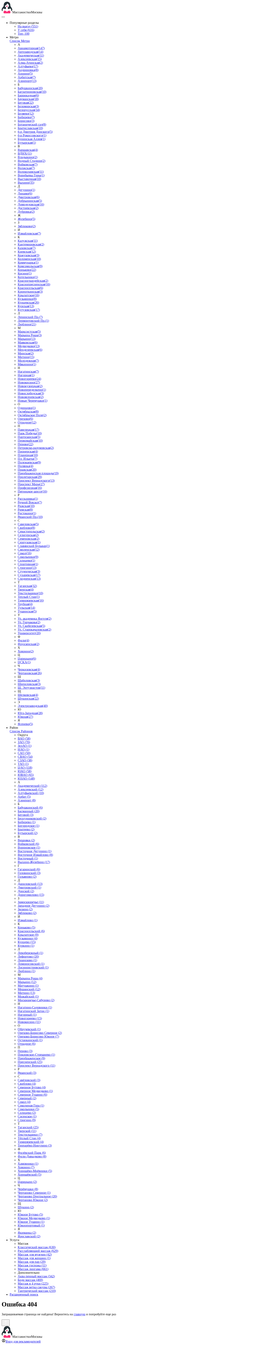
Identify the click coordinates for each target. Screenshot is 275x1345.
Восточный (28, 858)
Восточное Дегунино (34, 851)
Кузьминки (27, 299)
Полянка (25, 466)
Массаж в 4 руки (33, 1283)
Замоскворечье (31, 902)
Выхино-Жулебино (34, 862)
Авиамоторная (31, 48)
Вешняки (26, 840)
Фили (23, 640)
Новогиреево (29, 379)
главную (79, 1314)
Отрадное (27, 422)
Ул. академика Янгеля (34, 618)
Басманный (28, 811)
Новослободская (31, 393)
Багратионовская (32, 91)
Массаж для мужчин (35, 1254)
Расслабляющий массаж (38, 1251)
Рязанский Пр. (30, 517)
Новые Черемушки (32, 400)
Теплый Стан (29, 597)
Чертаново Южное (33, 1200)
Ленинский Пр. (30, 317)
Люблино (27, 324)
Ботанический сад (32, 124)
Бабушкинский (30, 807)
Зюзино (25, 909)
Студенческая (29, 571)
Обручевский (29, 1029)
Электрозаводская (33, 706)
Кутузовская (29, 309)
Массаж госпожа (32, 1265)
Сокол (24, 553)
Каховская (26, 248)
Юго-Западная (30, 713)
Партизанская (29, 437)
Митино (26, 357)
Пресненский (30, 1062)
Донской (26, 891)
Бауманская (28, 99)
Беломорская (28, 106)
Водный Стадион (31, 160)
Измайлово (27, 920)
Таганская (27, 586)
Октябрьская (28, 411)
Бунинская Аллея (31, 139)
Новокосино (29, 382)
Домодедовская (31, 204)
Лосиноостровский (33, 967)
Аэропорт (27, 81)
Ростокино (27, 513)
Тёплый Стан (29, 1138)
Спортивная (28, 564)
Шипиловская (29, 684)
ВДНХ (25, 153)
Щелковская (28, 695)
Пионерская (28, 451)
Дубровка (26, 211)
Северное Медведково (35, 1091)
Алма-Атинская (30, 62)
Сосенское (27, 1116)
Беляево (26, 113)
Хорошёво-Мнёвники (35, 1171)
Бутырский (27, 833)
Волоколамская (31, 171)
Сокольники (28, 557)
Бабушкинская (30, 88)
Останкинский (30, 1040)
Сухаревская (29, 575)
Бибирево (26, 117)
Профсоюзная (30, 488)
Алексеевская (30, 59)
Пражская (27, 469)
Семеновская (28, 538)
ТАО (23, 764)
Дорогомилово (31, 894)
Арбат (24, 796)
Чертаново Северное (34, 1192)
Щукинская (28, 698)
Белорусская (29, 110)
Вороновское (29, 847)
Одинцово (27, 408)
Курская (26, 306)
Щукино (26, 1207)
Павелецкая (28, 429)
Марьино (26, 339)
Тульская (26, 607)
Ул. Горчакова (29, 622)
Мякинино (27, 364)
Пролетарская (30, 477)
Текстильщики (30, 593)
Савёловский (29, 1080)
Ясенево (25, 724)
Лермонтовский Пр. (33, 320)
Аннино (25, 73)
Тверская (26, 589)
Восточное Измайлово (35, 854)
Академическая (31, 55)
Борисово (26, 121)
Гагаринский (29, 869)
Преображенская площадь (38, 473)
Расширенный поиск (24, 1294)
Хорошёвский (29, 1174)
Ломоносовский (31, 964)
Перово (25, 444)
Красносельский (31, 931)
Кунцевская (28, 302)
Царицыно (27, 658)
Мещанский (29, 989)
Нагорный (27, 1014)
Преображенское (31, 1058)
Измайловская (29, 233)
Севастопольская (31, 531)
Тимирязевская (31, 600)
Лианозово (27, 960)
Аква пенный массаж (36, 1276)
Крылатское (28, 295)
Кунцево (27, 942)
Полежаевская (29, 462)
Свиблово (26, 527)
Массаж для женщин (34, 1258)
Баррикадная (28, 95)
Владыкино (27, 157)
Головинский (29, 873)
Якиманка (27, 1232)
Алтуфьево (28, 66)
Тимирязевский (31, 1142)
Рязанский (27, 1073)
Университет (29, 633)
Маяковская (27, 342)
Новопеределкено (32, 389)
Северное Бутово (32, 1087)
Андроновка (28, 70)
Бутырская (27, 142)
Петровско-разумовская (36, 448)
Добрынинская (30, 200)
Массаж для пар (31, 1261)
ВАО (24, 738)
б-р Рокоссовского (32, 135)
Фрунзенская (28, 644)
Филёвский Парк (32, 1152)
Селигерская (28, 535)
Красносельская (30, 288)
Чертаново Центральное (37, 1196)
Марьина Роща (30, 335)
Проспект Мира (31, 484)
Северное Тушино (32, 1094)
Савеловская (28, 524)
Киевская (27, 251)
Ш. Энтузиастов (31, 687)
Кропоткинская (30, 291)
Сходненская (29, 578)
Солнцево (26, 560)
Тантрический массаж (37, 1291)
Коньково (27, 270)
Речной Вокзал (30, 502)
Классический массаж (37, 1247)
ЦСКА (24, 662)
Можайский (28, 996)
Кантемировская (31, 244)
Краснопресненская (34, 284)
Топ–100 (23, 33)
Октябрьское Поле (32, 415)
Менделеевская (30, 349)
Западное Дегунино (33, 905)
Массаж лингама (33, 1269)
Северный (27, 1098)
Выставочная (29, 179)
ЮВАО (26, 775)
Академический (32, 785)
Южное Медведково (34, 1218)
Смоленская (28, 549)
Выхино (26, 182)
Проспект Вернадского (36, 480)
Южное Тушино (31, 1221)
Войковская (27, 164)
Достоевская (28, 208)
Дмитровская (28, 197)
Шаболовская (29, 680)
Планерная (28, 455)
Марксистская (29, 331)
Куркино (26, 945)
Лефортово (28, 956)
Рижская (26, 506)
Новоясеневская (30, 397)
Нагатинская (28, 371)
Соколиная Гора (31, 1105)
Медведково (29, 346)
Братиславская (30, 128)
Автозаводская (30, 51)
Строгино (27, 567)
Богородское (28, 825)
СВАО (25, 756)
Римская (25, 509)
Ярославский (29, 1236)
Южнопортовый (31, 1225)
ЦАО (25, 767)
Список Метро (20, 41)
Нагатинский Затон (33, 1011)
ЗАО (24, 742)
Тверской (27, 1131)
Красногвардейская (33, 280)
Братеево (26, 829)
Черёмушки (28, 1189)
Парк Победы (30, 433)
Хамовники (28, 1163)
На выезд (28, 26)
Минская (26, 353)
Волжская (26, 168)
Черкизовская (29, 669)
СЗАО (25, 760)
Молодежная (28, 360)
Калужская (28, 240)
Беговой (25, 815)
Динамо (25, 193)
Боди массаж (30, 1280)
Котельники (28, 277)
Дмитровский (29, 887)
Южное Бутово (30, 1214)
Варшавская (28, 150)
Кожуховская (28, 255)
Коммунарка (28, 262)
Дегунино (26, 190)
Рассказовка (28, 498)
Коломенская (29, 259)
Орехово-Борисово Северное (40, 1033)
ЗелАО (24, 745)
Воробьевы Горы (31, 175)
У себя (26, 30)
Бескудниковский (32, 818)
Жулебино (26, 219)
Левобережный (30, 953)
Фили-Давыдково (32, 1156)
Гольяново (27, 876)
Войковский (28, 844)
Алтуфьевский (31, 793)
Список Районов (21, 731)
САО (24, 753)
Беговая (26, 102)
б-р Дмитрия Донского (35, 131)
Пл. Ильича (27, 458)
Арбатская (27, 77)
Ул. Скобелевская (31, 626)
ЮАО (24, 771)
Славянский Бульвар (34, 546)
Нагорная (26, 375)
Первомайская (30, 440)
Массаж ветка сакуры (36, 1287)
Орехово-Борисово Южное (38, 1036)
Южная (25, 716)
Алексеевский (30, 789)
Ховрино (26, 651)
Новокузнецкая (30, 386)
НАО (23, 749)
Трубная (25, 604)
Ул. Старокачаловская (34, 629)
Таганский (28, 1127)
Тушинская (27, 611)
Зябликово (27, 226)
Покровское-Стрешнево (36, 1054)
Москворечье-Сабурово (36, 1000)
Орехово (25, 418)
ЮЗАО (26, 778)
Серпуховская (29, 542)
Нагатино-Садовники (35, 1007)
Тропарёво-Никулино (35, 1145)
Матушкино (28, 985)
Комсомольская (30, 266)
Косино (25, 273)
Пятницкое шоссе (32, 491)
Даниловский (30, 884)
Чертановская (30, 673)
